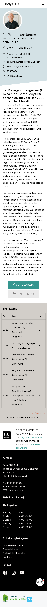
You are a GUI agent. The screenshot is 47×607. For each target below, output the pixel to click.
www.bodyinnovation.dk (20, 66)
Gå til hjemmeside (26, 285)
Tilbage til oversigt (26, 294)
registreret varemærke (32, 437)
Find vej (20, 497)
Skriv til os (8, 497)
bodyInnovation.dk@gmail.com (23, 61)
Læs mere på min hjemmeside (18, 417)
